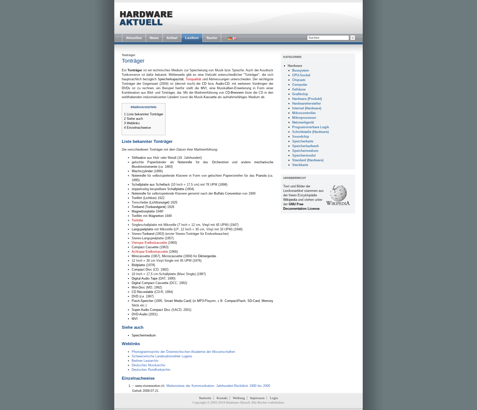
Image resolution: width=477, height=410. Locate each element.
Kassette (210, 97)
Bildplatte (138, 265)
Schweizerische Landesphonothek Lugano (162, 356)
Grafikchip (300, 94)
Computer (299, 84)
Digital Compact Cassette (150, 283)
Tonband (138, 207)
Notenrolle (185, 162)
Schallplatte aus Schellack (151, 184)
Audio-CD (222, 83)
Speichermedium (144, 335)
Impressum (257, 398)
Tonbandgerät (155, 207)
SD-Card (253, 301)
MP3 (200, 301)
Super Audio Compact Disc (151, 310)
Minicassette (141, 256)
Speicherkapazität (171, 79)
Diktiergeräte (207, 256)
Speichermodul (304, 155)
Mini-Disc (138, 287)
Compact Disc (142, 269)
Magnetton (156, 216)
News (154, 38)
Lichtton (150, 198)
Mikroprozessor (304, 118)
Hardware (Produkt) (307, 99)
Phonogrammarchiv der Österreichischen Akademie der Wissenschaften (183, 352)
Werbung (239, 398)
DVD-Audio (140, 314)
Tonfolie (137, 220)
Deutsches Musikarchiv (148, 365)
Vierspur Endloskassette (149, 243)
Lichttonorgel (159, 202)
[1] (163, 210)
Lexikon (192, 38)
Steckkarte (300, 165)
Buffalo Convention (227, 193)
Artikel (171, 38)
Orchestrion (220, 162)
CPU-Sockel (301, 75)
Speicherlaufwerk (305, 146)
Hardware (295, 66)
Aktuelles (134, 38)
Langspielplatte (142, 229)
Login (274, 398)
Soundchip (300, 136)
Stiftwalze (139, 158)
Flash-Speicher (142, 301)
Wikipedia (290, 200)
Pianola (261, 175)
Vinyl (205, 225)
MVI (204, 88)
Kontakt (222, 398)
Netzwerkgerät (303, 122)
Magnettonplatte (143, 211)
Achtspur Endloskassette (150, 251)
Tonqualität (193, 79)
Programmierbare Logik (310, 127)
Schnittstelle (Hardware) (310, 132)
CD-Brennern (234, 92)
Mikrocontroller (304, 113)
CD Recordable (142, 292)
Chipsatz (299, 80)
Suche (211, 38)
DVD (135, 296)
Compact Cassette (145, 247)
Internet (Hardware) (306, 108)
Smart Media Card (177, 301)
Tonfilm (137, 198)
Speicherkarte (302, 141)
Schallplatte (175, 189)
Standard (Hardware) (307, 160)
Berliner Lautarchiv (145, 361)
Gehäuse (299, 89)
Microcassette (172, 256)
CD (204, 83)
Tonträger (128, 55)
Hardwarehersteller (306, 103)
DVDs (126, 88)
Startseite (205, 398)
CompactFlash (235, 301)
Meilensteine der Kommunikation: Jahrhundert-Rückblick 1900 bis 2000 (218, 386)
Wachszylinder (142, 171)
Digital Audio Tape (145, 278)
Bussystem (300, 70)
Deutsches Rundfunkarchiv (151, 369)
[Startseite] (145, 18)
